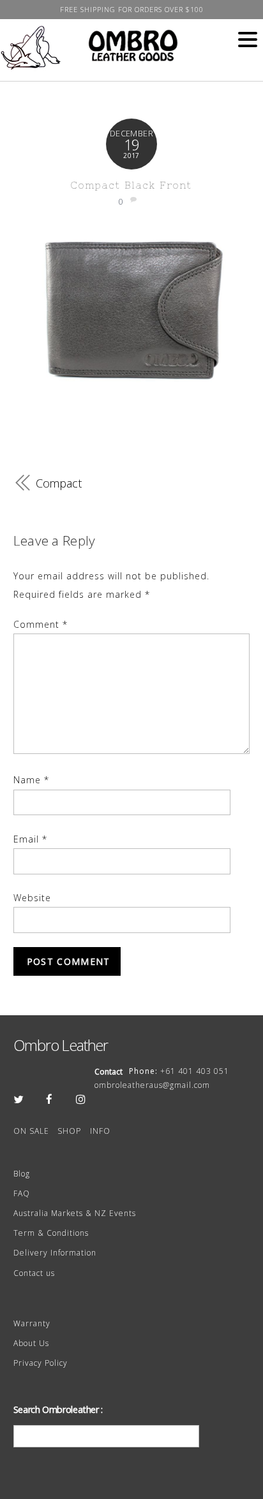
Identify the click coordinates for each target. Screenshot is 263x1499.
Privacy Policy (40, 1363)
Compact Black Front (131, 185)
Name (31, 780)
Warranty (31, 1323)
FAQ (21, 1193)
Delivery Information (54, 1252)
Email (30, 839)
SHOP (69, 1131)
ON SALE (31, 1131)
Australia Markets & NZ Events (74, 1213)
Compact (59, 483)
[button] (247, 40)
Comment (40, 624)
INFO (100, 1131)
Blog (21, 1173)
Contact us (34, 1273)
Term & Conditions (51, 1232)
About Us (31, 1343)
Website (32, 898)
